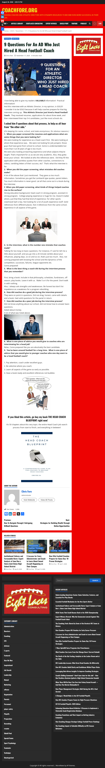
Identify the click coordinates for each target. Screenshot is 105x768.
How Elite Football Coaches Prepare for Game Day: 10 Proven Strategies (59, 559)
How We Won (8, 660)
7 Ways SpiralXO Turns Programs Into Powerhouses (73, 648)
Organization (63, 551)
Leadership (7, 675)
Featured (7, 655)
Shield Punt (64, 23)
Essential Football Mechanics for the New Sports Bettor (74, 601)
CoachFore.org (19, 10)
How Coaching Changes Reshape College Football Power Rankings (77, 721)
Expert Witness (51, 23)
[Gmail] (2, 21)
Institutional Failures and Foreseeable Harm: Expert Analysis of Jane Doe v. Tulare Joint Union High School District (13, 561)
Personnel (39, 548)
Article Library (17, 23)
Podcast (83, 23)
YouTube (74, 23)
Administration (33, 545)
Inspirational (8, 665)
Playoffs (6, 714)
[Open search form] (90, 24)
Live (100, 23)
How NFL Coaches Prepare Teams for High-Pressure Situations (76, 700)
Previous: (18, 523)
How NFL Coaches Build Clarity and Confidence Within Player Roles (78, 667)
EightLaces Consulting (34, 23)
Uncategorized (9, 757)
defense (6, 646)
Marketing (7, 684)
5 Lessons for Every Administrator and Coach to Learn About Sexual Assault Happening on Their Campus (36, 561)
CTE (5, 641)
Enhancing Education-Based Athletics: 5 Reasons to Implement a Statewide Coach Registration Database (77, 709)
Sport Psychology (10, 743)
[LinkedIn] (2, 17)
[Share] (2, 29)
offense (6, 689)
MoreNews (60, 765)
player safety (18, 551)
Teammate (7, 748)
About (4, 23)
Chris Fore (9, 56)
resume (6, 728)
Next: (55, 523)
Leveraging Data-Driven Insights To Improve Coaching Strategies (77, 671)
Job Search (15, 39)
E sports (7, 650)
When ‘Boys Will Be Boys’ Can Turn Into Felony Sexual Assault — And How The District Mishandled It (77, 683)
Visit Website (29, 500)
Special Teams (8, 738)
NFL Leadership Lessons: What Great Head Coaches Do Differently (77, 663)
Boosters (7, 631)
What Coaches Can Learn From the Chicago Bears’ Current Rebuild (77, 652)
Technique (7, 753)
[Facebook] (2, 13)
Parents (6, 699)
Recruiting (7, 723)
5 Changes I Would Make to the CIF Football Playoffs (73, 695)
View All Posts (47, 500)
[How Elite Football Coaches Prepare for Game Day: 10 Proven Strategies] (59, 546)
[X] (2, 25)
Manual (6, 680)
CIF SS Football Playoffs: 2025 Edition (68, 704)
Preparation (8, 719)
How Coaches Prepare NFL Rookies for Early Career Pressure (76, 630)
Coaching (7, 39)
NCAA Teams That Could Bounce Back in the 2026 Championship (77, 612)
